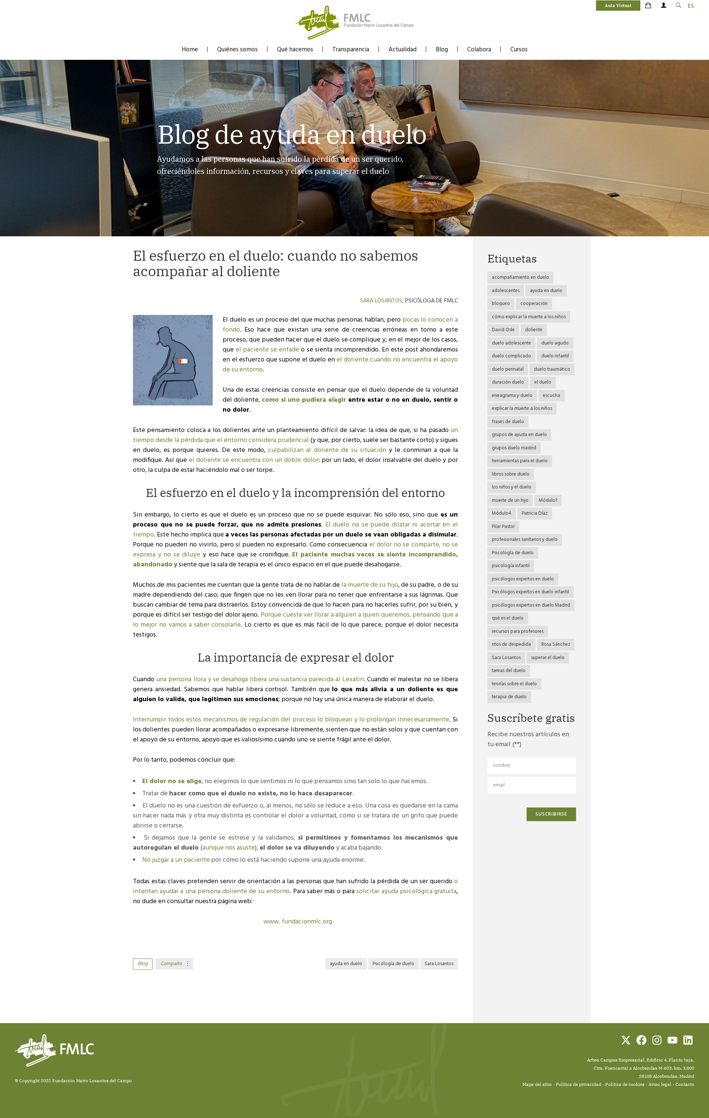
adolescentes (506, 291)
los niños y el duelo (511, 487)
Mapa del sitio (537, 1084)
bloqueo (501, 304)
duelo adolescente (511, 343)
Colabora (479, 50)
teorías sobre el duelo (514, 684)
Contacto (684, 1084)
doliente (533, 330)
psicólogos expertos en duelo (523, 579)
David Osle (503, 330)
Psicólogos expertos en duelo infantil (530, 592)
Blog (442, 50)
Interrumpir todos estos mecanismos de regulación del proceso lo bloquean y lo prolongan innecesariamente (291, 719)
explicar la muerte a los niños (522, 408)
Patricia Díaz (535, 513)
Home (190, 50)
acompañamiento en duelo (520, 277)
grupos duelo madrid (514, 448)
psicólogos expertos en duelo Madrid (531, 605)
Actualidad (402, 50)
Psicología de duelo (393, 964)
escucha (551, 395)
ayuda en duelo (346, 964)
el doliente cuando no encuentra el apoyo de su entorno (340, 364)
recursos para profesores (518, 631)
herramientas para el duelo (520, 461)
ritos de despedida (511, 644)
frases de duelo (508, 422)
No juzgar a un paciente (176, 860)
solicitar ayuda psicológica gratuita (406, 891)
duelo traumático (552, 369)
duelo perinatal (508, 369)
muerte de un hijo (510, 500)
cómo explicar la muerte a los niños (529, 317)
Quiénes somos (237, 50)
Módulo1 (548, 500)
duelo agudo (555, 343)
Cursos (519, 50)
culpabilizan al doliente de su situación (327, 450)
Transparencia (350, 50)
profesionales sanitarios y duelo (525, 539)
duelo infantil (555, 356)
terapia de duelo (509, 697)
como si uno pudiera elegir (304, 400)
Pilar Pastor (503, 527)
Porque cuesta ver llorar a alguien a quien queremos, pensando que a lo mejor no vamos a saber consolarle (295, 620)
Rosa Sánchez (555, 644)
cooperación (534, 304)
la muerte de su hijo (370, 585)
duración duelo (508, 382)
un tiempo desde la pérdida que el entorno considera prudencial (295, 435)
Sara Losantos (381, 301)
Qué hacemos (295, 50)
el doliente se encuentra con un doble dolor (253, 460)
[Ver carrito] (648, 6)
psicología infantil (511, 566)
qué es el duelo (508, 618)
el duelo (542, 382)
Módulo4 (501, 513)
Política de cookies (624, 1084)
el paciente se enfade (267, 349)
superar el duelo (548, 658)
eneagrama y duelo (512, 395)
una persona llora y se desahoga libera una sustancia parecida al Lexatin (259, 679)
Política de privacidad (578, 1084)
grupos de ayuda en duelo (519, 435)
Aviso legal (659, 1084)
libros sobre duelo (511, 474)
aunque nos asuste (228, 848)
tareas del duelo (508, 671)
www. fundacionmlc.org (297, 921)
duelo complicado (511, 356)
